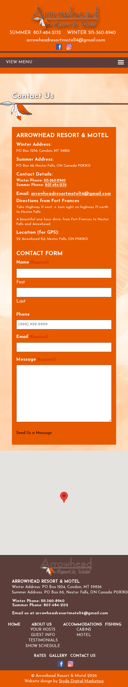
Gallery (58, 656)
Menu (25, 62)
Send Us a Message (34, 433)
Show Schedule (43, 646)
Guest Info (43, 635)
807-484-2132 (47, 32)
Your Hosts (42, 630)
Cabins (84, 630)
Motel (84, 635)
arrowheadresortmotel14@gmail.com (65, 40)
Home (14, 624)
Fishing (113, 624)
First (20, 282)
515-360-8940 (102, 32)
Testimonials (43, 640)
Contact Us (83, 656)
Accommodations (82, 624)
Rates (40, 656)
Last (21, 301)
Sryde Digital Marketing (81, 681)
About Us (42, 624)
